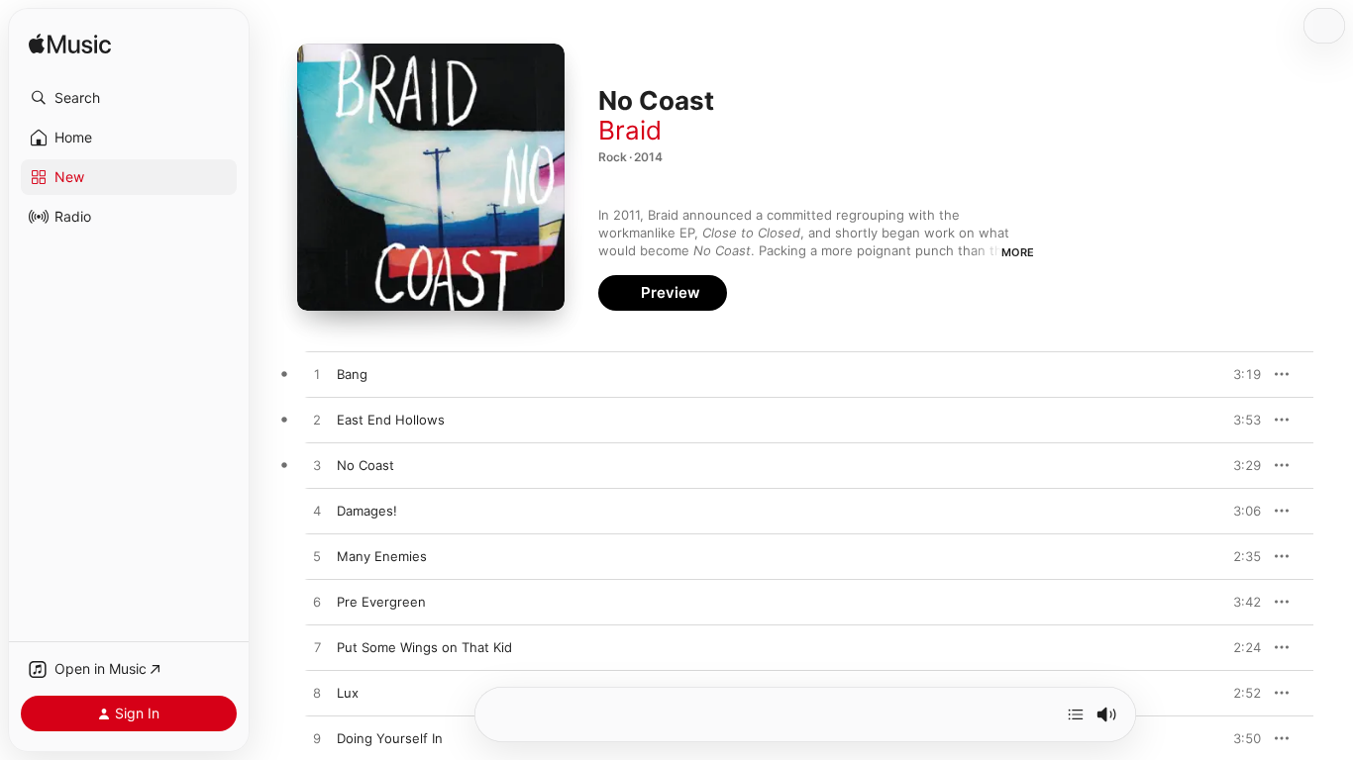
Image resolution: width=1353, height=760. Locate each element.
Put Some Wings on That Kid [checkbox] (424, 647)
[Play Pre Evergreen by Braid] (317, 603)
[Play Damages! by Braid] (317, 512)
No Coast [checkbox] (365, 465)
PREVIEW (1239, 374)
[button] (129, 98)
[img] (70, 45)
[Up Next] (1076, 714)
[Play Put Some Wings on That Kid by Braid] (317, 648)
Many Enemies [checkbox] (382, 556)
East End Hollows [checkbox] (391, 420)
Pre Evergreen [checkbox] (381, 602)
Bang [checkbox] (352, 374)
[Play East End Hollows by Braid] (317, 420)
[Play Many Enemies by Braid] (317, 557)
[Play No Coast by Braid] (317, 466)
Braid (630, 130)
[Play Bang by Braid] (317, 375)
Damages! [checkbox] (367, 511)
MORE (1017, 252)
